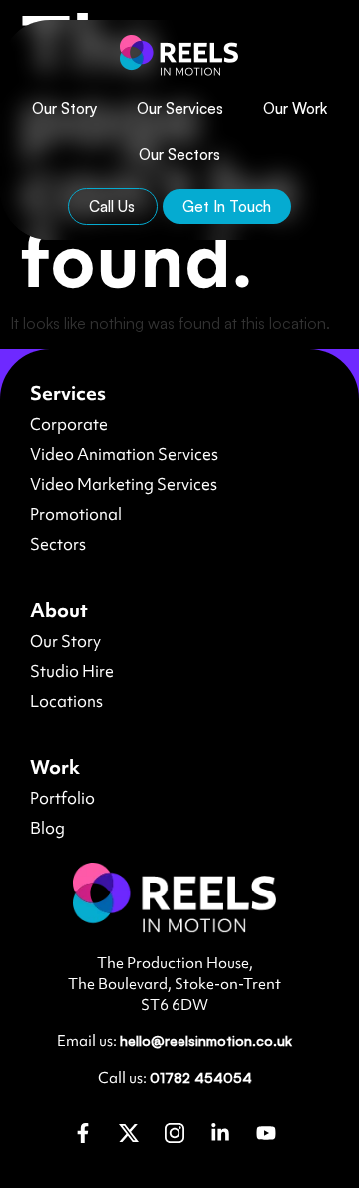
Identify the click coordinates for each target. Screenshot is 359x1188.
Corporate (69, 424)
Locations (66, 701)
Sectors (58, 544)
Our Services (180, 108)
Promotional (76, 514)
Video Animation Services (124, 454)
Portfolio (62, 798)
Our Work (295, 108)
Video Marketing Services (123, 484)
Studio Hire (72, 671)
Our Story (64, 108)
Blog (47, 828)
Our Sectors (179, 154)
